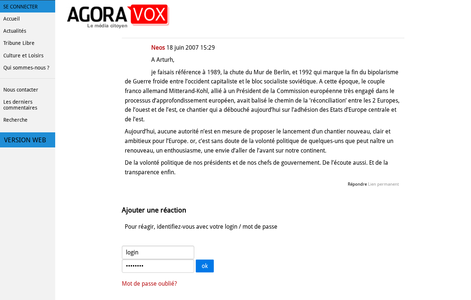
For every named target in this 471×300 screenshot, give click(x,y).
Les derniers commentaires (20, 105)
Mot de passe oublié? (149, 283)
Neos (158, 47)
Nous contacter (20, 90)
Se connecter (20, 7)
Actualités (14, 31)
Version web (25, 140)
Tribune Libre (19, 43)
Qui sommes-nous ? (26, 68)
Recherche (15, 120)
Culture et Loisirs (23, 55)
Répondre (357, 184)
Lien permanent (383, 184)
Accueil (11, 19)
